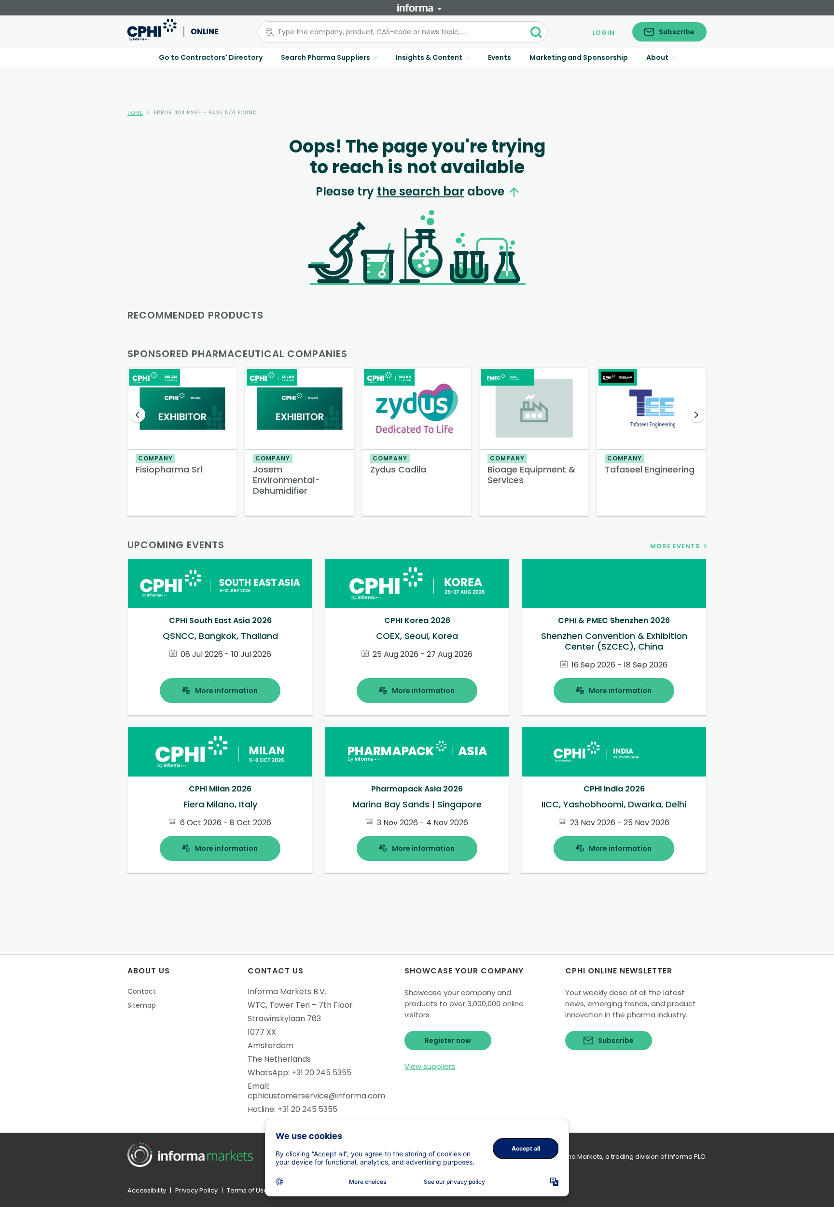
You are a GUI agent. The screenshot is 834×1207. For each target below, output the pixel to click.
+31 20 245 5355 (321, 1072)
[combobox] (397, 32)
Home (135, 113)
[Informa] (419, 8)
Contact (141, 991)
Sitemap (141, 1005)
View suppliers (429, 1066)
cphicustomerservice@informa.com (316, 1095)
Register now (448, 1040)
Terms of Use (247, 1190)
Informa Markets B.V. (287, 991)
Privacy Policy (196, 1190)
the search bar (420, 191)
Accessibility (146, 1190)
